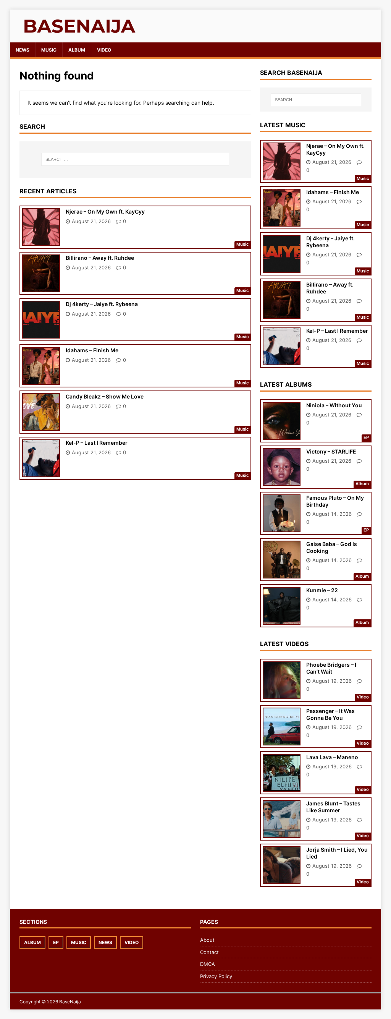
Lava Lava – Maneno (332, 757)
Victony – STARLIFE (331, 451)
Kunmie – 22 (322, 590)
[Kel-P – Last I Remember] (41, 472)
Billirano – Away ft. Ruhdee (100, 257)
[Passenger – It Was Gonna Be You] (281, 740)
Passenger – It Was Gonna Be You (330, 714)
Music (49, 50)
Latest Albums (286, 384)
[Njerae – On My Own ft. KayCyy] (41, 241)
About (207, 940)
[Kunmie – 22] (281, 619)
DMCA (207, 964)
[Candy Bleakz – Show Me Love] (41, 426)
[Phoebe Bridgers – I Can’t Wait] (281, 693)
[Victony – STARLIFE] (281, 481)
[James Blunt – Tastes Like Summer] (281, 832)
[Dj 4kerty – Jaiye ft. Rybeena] (41, 333)
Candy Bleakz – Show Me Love (105, 396)
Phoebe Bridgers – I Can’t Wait (331, 668)
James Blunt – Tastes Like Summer (333, 806)
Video (104, 50)
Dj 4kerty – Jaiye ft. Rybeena (102, 304)
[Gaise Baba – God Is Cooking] (281, 573)
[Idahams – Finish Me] (41, 379)
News (22, 50)
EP (56, 942)
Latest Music (282, 125)
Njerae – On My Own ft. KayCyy (105, 211)
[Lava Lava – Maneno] (281, 786)
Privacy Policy (216, 976)
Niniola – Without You (334, 405)
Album (76, 50)
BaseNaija (70, 1001)
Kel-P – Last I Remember (97, 442)
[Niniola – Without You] (281, 434)
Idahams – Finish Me (92, 350)
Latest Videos (284, 644)
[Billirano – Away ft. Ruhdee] (41, 287)
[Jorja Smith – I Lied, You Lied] (281, 878)
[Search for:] (135, 159)
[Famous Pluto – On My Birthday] (281, 527)
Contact (209, 952)
